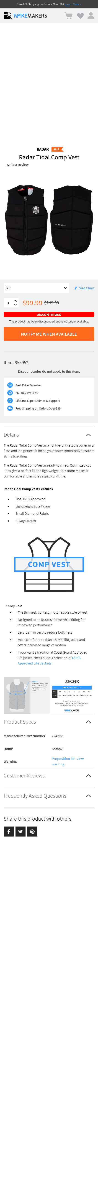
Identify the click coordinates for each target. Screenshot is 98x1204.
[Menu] (8, 15)
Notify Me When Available (49, 334)
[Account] (91, 15)
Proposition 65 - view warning (68, 761)
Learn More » (73, 4)
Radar (43, 149)
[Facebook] (9, 832)
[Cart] (68, 15)
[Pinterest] (32, 832)
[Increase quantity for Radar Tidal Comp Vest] (15, 301)
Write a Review (17, 164)
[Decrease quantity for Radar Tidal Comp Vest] (15, 305)
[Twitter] (20, 832)
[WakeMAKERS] (30, 16)
